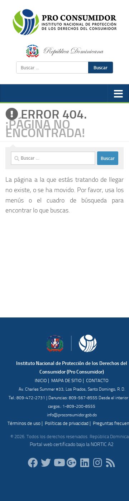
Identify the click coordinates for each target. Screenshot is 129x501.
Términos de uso (24, 423)
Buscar (101, 67)
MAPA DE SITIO (66, 380)
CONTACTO (97, 380)
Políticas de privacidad (67, 423)
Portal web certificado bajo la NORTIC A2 (72, 444)
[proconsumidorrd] (46, 463)
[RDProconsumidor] (59, 463)
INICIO (41, 380)
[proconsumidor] (85, 463)
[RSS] (110, 463)
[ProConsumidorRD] (33, 463)
